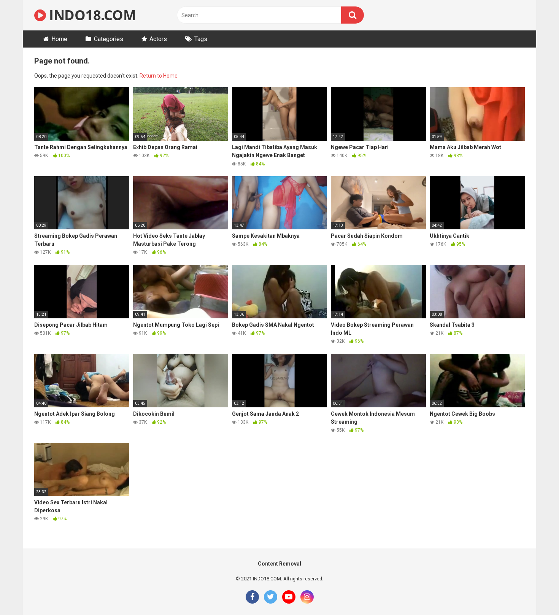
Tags (200, 39)
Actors (158, 39)
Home (59, 39)
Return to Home (159, 76)
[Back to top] (533, 592)
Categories (108, 39)
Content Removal (279, 564)
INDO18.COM (91, 15)
